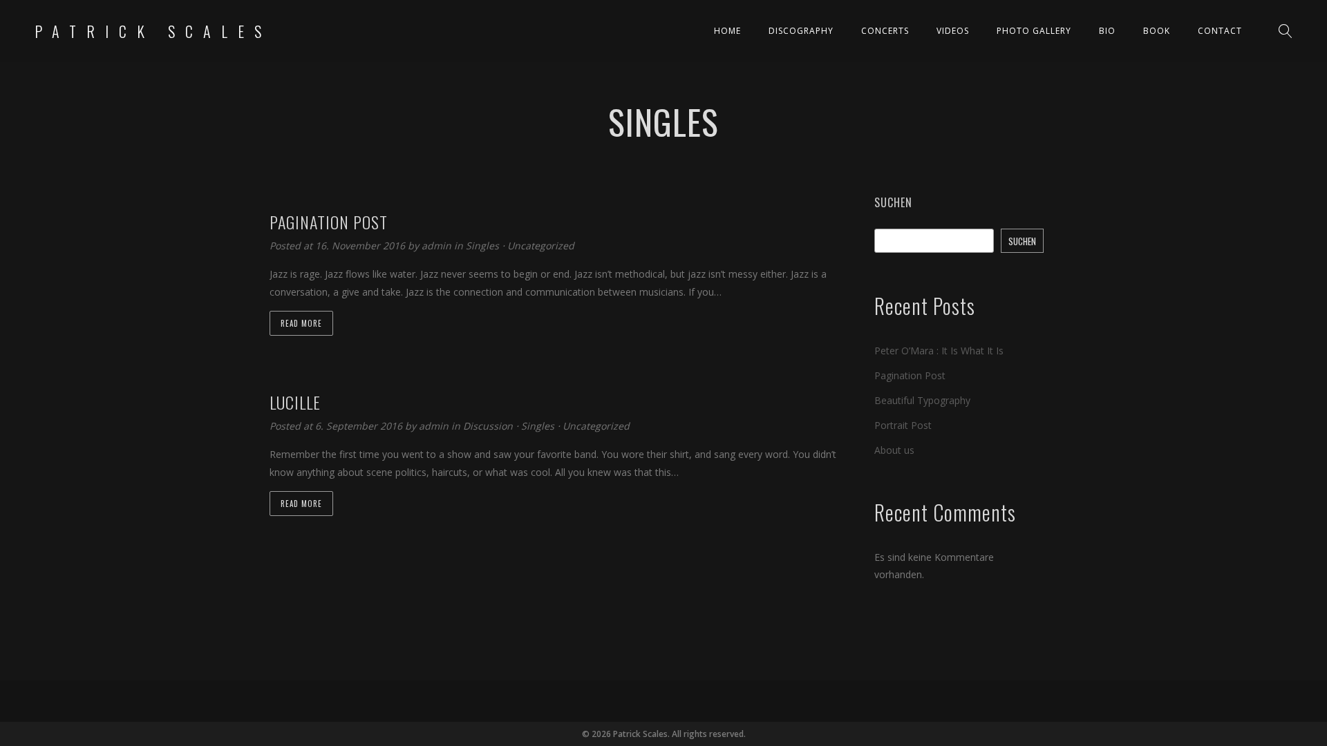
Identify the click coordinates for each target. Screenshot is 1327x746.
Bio (1107, 31)
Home (727, 31)
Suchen (893, 202)
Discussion (488, 425)
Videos (953, 31)
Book (1156, 31)
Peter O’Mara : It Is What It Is (939, 350)
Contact (1220, 31)
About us (894, 450)
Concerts (885, 31)
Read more (301, 323)
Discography (801, 31)
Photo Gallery (1034, 31)
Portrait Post (903, 425)
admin (438, 245)
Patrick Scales (153, 31)
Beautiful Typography (922, 400)
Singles (482, 245)
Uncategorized (540, 245)
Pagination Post (909, 375)
